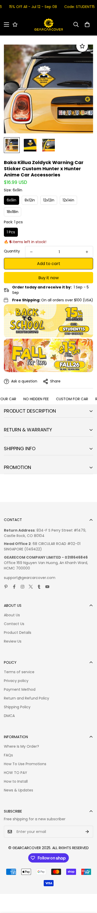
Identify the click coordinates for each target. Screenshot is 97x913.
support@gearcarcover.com (29, 577)
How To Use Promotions (25, 763)
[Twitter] (31, 587)
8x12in (30, 200)
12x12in (48, 200)
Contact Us (14, 623)
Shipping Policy (17, 707)
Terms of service (19, 672)
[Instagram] (22, 587)
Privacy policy (16, 680)
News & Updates (18, 790)
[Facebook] (14, 587)
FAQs (8, 755)
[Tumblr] (39, 587)
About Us (12, 615)
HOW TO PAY (15, 772)
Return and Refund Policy (26, 698)
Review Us (12, 641)
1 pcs (11, 232)
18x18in (12, 211)
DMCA (9, 715)
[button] (87, 24)
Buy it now (48, 278)
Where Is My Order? (21, 746)
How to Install (16, 781)
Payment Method (19, 689)
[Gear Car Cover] (48, 24)
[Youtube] (47, 587)
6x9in (11, 200)
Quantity (12, 251)
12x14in (68, 200)
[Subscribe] (87, 832)
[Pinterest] (6, 587)
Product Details (17, 632)
